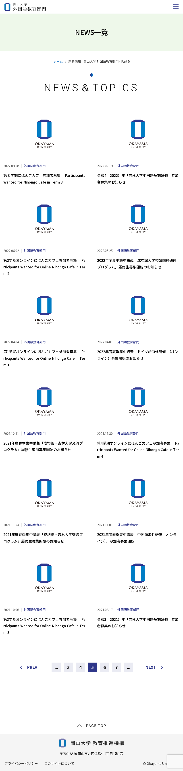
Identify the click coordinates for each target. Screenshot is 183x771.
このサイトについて (59, 763)
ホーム (58, 61)
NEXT (150, 667)
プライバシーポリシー (21, 763)
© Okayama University (161, 763)
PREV (32, 667)
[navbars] (176, 6)
